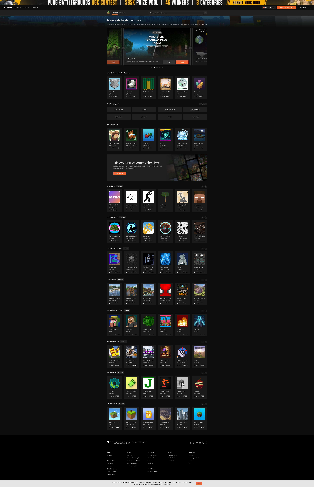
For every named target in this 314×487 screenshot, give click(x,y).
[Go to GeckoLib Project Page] (114, 387)
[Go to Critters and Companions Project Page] (114, 139)
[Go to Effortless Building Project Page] (182, 87)
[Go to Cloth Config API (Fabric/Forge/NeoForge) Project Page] (131, 387)
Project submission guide (133, 458)
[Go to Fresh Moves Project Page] (131, 325)
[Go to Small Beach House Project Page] (114, 294)
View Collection (177, 62)
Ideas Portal (151, 458)
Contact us (171, 460)
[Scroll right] (205, 186)
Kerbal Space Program (112, 468)
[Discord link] (200, 443)
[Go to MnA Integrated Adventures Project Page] (182, 200)
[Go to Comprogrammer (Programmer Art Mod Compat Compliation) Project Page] (131, 262)
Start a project (131, 455)
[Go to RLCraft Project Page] (199, 356)
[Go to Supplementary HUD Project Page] (131, 200)
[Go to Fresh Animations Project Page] (114, 325)
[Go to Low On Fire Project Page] (182, 325)
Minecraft (109, 458)
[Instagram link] (191, 443)
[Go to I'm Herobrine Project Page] (199, 200)
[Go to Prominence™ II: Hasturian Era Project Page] (165, 356)
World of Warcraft (111, 460)
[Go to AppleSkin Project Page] (199, 387)
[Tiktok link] (194, 443)
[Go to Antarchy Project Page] (148, 139)
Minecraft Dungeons (112, 471)
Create (25, 7)
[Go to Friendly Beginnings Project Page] (114, 231)
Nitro (190, 463)
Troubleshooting (172, 458)
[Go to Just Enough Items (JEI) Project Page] (148, 387)
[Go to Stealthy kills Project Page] (148, 200)
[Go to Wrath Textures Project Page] (165, 262)
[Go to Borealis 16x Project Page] (114, 262)
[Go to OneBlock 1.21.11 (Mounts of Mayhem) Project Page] (131, 418)
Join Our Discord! (152, 455)
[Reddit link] (206, 443)
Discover (115, 12)
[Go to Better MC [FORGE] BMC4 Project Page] (148, 356)
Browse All (122, 12)
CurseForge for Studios (194, 458)
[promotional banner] (157, 2)
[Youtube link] (197, 443)
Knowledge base (172, 455)
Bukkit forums (151, 468)
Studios (33, 7)
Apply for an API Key (132, 463)
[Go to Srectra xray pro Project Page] (199, 262)
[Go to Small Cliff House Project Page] (131, 294)
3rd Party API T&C (132, 466)
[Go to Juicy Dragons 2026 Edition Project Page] (131, 231)
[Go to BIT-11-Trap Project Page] (182, 231)
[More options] (310, 7)
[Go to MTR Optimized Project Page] (114, 200)
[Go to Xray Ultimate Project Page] (199, 325)
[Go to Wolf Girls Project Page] (182, 262)
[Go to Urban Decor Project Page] (131, 87)
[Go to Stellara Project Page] (165, 139)
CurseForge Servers (152, 471)
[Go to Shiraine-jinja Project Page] (148, 231)
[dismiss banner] (311, 2)
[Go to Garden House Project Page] (148, 294)
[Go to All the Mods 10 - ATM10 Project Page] (114, 356)
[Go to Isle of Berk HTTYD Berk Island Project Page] (165, 418)
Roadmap (150, 466)
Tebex (190, 460)
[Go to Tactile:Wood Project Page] (165, 200)
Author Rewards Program (133, 460)
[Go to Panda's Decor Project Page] (114, 87)
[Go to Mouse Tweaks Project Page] (182, 387)
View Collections (119, 173)
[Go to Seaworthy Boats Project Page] (199, 139)
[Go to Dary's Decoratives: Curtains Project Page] (148, 87)
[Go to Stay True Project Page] (165, 325)
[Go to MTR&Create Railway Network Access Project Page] (199, 231)
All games (109, 455)
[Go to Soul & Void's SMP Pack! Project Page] (165, 231)
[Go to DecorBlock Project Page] (199, 87)
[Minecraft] (108, 12)
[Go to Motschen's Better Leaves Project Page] (148, 325)
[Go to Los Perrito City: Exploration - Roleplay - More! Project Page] (182, 418)
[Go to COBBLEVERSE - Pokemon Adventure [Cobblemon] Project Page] (182, 356)
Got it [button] (199, 483)
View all (119, 186)
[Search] (205, 12)
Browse (17, 7)
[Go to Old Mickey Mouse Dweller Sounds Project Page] (148, 262)
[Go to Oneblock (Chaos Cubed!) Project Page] (114, 418)
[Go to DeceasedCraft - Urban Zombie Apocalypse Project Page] (131, 356)
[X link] (203, 443)
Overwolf (191, 455)
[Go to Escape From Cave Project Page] (182, 294)
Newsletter (150, 463)
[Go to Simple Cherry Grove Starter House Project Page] (199, 294)
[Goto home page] (7, 7)
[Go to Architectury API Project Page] (165, 387)
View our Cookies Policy (164, 484)
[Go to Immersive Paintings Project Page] (165, 87)
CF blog (150, 460)
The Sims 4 (110, 463)
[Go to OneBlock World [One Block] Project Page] (199, 418)
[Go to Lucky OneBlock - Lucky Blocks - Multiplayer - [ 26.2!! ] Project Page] (148, 418)
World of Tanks (111, 474)
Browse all (203, 104)
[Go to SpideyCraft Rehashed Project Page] (165, 294)
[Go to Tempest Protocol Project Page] (182, 139)
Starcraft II (109, 466)
